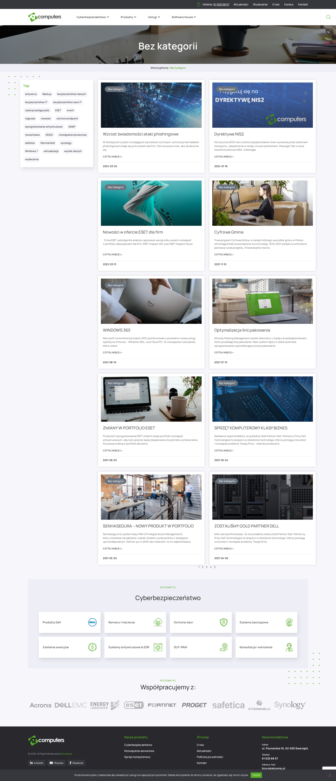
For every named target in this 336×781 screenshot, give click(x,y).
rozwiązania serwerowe (73, 134)
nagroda (30, 118)
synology (66, 143)
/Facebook (77, 762)
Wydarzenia (260, 4)
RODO (49, 134)
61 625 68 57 (270, 758)
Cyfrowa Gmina (228, 232)
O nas (275, 4)
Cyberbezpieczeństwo (91, 17)
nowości (46, 118)
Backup (47, 94)
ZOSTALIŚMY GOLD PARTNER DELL (246, 526)
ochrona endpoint (67, 118)
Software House (182, 17)
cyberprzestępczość (37, 110)
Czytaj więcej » (112, 156)
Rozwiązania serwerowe (139, 751)
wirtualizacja (51, 151)
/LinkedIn (38, 762)
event (70, 110)
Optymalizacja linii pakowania (242, 330)
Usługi (152, 17)
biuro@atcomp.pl (273, 768)
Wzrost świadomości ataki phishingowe (140, 134)
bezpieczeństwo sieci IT (67, 102)
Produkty (127, 17)
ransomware (32, 134)
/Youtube (58, 762)
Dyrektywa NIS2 (229, 134)
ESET (58, 110)
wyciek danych (73, 151)
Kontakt (303, 4)
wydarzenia (31, 159)
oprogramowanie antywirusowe (44, 126)
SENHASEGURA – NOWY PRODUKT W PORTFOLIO (148, 526)
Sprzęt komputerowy (137, 757)
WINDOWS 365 (116, 330)
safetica (30, 143)
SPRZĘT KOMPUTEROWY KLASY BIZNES (250, 428)
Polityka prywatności (210, 757)
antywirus (31, 94)
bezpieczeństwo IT (36, 102)
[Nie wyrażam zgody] (329, 775)
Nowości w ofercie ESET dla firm (133, 232)
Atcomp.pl (66, 753)
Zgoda (256, 775)
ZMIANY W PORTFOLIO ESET (129, 428)
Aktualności (241, 4)
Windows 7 (31, 151)
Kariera (288, 4)
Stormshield (47, 143)
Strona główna (159, 67)
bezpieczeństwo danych (71, 94)
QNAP (71, 126)
